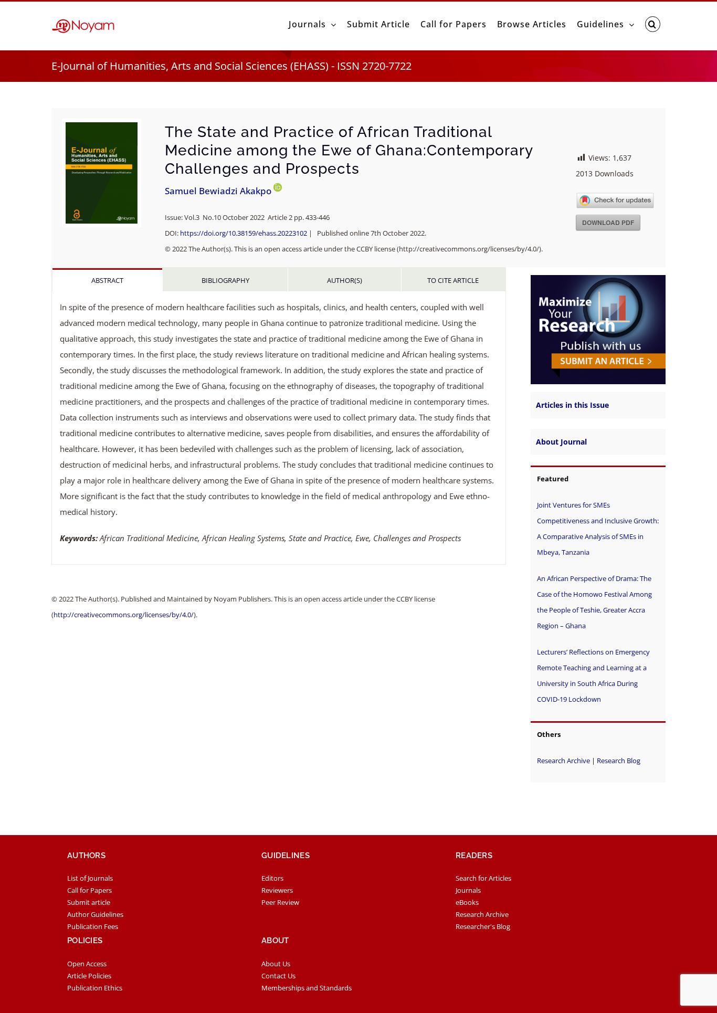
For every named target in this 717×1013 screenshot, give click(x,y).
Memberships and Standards (306, 988)
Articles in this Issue (572, 405)
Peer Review (280, 902)
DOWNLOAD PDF (608, 222)
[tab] (107, 279)
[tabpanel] (278, 428)
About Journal (561, 442)
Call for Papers (89, 890)
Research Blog (618, 760)
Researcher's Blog (483, 926)
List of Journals (90, 878)
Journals (468, 890)
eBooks (467, 902)
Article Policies (89, 975)
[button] (653, 24)
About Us (275, 963)
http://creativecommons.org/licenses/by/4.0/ (124, 614)
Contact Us (278, 975)
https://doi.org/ (243, 233)
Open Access (87, 963)
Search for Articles (483, 878)
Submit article (88, 902)
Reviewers (277, 890)
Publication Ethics (94, 988)
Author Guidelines (95, 914)
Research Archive (563, 760)
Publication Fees (92, 926)
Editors (272, 878)
